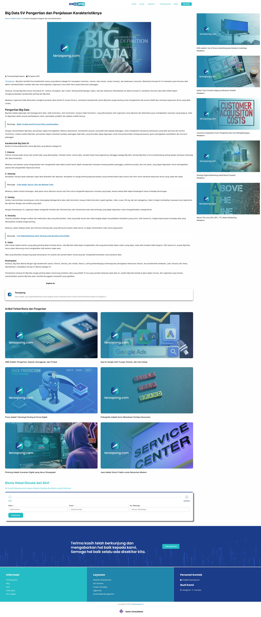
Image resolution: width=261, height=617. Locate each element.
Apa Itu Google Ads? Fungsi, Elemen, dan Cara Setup (124, 362)
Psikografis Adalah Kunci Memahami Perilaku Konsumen (125, 417)
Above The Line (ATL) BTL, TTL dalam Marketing (217, 218)
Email (71, 506)
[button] (155, 4)
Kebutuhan (187, 501)
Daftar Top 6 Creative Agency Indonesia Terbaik (216, 90)
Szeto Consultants (134, 611)
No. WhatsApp (135, 506)
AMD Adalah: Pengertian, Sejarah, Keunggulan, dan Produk (31, 362)
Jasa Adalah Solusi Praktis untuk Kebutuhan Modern (124, 472)
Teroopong (9, 81)
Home (7, 18)
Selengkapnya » (201, 51)
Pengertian (40, 308)
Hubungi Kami (171, 546)
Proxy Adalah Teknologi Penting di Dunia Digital (26, 417)
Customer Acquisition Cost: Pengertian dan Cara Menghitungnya (223, 133)
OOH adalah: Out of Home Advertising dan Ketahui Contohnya (222, 48)
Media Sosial (16, 18)
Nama (10, 506)
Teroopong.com (137, 604)
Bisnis (24, 308)
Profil (10, 501)
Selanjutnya (15, 515)
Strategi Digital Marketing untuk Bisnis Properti (216, 175)
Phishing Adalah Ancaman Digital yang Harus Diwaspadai (30, 472)
